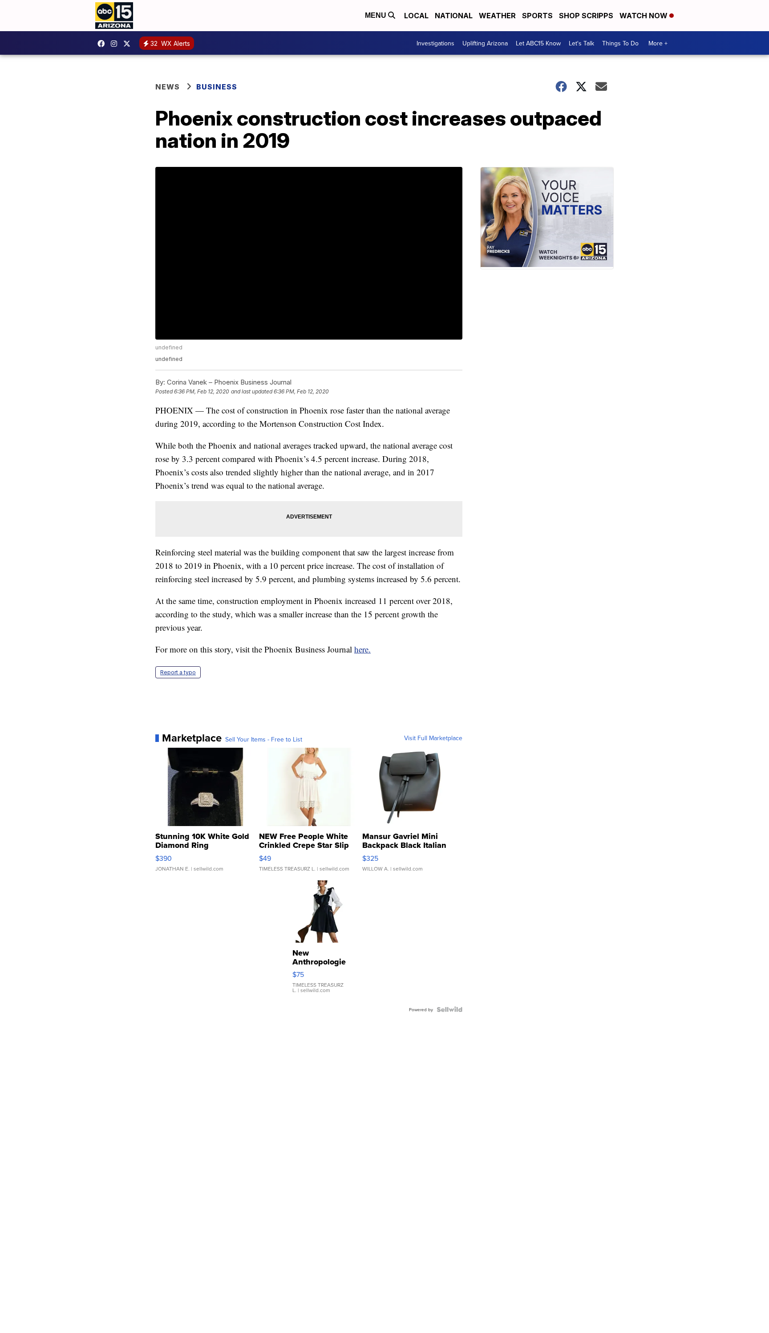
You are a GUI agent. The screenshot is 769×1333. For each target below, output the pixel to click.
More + (658, 43)
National (454, 15)
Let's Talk (581, 43)
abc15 (103, 43)
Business (217, 86)
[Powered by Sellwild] (449, 1009)
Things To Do (620, 43)
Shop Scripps (586, 15)
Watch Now (644, 15)
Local (416, 15)
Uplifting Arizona (485, 43)
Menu (376, 15)
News (167, 86)
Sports (537, 15)
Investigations (435, 43)
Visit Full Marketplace (433, 738)
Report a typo (178, 672)
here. (362, 649)
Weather (497, 15)
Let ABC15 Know (538, 43)
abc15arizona (116, 43)
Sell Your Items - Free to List (263, 739)
